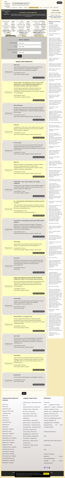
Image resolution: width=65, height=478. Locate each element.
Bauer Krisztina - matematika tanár (31, 422)
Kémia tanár (5, 427)
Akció (41, 7)
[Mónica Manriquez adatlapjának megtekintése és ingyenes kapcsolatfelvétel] (8, 113)
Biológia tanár (5, 424)
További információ (10, 36)
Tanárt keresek (14, 7)
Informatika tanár (6, 422)
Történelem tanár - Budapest (9, 447)
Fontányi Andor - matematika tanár (31, 425)
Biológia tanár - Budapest (8, 460)
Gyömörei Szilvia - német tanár (30, 409)
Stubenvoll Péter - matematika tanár (32, 427)
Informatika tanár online (8, 458)
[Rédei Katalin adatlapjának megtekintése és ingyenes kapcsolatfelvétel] (8, 363)
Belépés (59, 2)
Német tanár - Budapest (8, 433)
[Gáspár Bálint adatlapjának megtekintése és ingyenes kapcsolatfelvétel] (8, 305)
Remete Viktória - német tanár (30, 420)
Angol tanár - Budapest (7, 429)
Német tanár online (7, 435)
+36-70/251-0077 (55, 416)
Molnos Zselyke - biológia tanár (30, 436)
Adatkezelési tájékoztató (50, 431)
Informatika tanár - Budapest (9, 456)
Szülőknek (20, 7)
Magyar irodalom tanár (8, 411)
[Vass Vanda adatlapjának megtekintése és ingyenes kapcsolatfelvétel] (8, 343)
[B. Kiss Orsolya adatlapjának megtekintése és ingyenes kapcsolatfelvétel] (8, 150)
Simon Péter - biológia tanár (30, 438)
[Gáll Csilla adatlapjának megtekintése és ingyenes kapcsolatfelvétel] (8, 131)
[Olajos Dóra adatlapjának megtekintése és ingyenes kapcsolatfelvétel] (8, 71)
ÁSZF (45, 436)
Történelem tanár (6, 413)
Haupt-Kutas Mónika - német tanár (31, 407)
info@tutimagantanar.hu (55, 418)
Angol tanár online (6, 431)
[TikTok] (49, 467)
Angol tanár (5, 404)
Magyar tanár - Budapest (8, 442)
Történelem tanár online (8, 449)
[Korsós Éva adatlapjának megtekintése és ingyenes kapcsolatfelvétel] (8, 265)
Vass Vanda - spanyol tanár (29, 429)
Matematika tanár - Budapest (9, 438)
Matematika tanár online (8, 440)
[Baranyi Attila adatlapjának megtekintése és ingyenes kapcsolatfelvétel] (8, 380)
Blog (51, 7)
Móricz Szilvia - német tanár (30, 413)
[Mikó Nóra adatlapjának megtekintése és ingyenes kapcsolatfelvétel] (8, 170)
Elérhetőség (56, 7)
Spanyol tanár (5, 420)
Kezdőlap (8, 7)
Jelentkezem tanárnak (33, 7)
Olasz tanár (5, 415)
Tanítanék (25, 7)
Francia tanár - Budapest (8, 451)
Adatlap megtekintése (38, 77)
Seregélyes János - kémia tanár (30, 434)
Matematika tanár (6, 409)
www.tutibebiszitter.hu (49, 458)
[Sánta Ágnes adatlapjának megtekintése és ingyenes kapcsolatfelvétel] (8, 247)
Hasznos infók (46, 7)
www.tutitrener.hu (48, 463)
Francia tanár (5, 418)
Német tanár (5, 406)
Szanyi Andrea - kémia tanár (30, 431)
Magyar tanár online (7, 444)
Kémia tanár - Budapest (8, 462)
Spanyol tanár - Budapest (8, 453)
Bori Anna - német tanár (29, 411)
